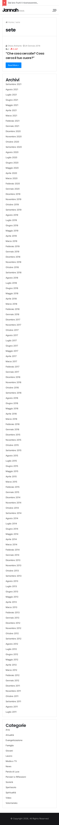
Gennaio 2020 (13, 189)
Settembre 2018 (13, 272)
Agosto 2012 (12, 644)
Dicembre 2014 (13, 497)
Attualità (10, 735)
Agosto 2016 (12, 398)
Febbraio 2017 (12, 366)
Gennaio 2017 (12, 372)
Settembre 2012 (13, 638)
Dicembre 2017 (13, 319)
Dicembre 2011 (13, 685)
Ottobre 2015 (12, 445)
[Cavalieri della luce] (13, 10)
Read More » (13, 65)
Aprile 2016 (11, 413)
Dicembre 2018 (13, 257)
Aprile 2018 (11, 298)
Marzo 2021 (11, 115)
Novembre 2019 (13, 199)
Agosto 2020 (12, 152)
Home (11, 22)
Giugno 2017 (12, 345)
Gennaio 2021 (12, 126)
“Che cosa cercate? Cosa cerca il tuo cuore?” (25, 55)
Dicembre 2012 (13, 623)
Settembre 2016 (13, 392)
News (8, 766)
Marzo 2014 (11, 544)
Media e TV (11, 761)
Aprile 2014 (11, 539)
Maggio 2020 (12, 168)
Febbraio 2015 (13, 487)
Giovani (9, 750)
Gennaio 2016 (12, 429)
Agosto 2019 (12, 215)
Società (9, 782)
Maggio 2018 (12, 293)
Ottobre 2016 (12, 387)
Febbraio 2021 (13, 121)
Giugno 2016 (12, 403)
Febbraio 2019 (13, 246)
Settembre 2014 (13, 513)
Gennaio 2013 (12, 617)
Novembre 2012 (13, 628)
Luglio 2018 (11, 283)
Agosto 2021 (12, 89)
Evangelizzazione (14, 740)
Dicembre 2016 (13, 377)
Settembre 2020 (14, 147)
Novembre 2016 (13, 382)
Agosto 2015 (12, 455)
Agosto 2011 (12, 706)
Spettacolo (11, 787)
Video (8, 797)
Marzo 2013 (11, 607)
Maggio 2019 (12, 230)
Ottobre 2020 (12, 141)
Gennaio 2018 (12, 314)
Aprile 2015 (11, 476)
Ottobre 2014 (12, 508)
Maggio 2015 (12, 471)
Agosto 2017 (12, 335)
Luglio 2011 (11, 712)
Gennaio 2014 (12, 555)
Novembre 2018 (13, 262)
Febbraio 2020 (13, 183)
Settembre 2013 (13, 576)
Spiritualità (11, 792)
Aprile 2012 (11, 664)
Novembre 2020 (14, 136)
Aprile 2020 (11, 173)
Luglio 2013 (11, 586)
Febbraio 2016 (13, 424)
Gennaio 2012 (12, 680)
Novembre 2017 (13, 325)
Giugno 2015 (12, 466)
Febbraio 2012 (13, 675)
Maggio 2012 (12, 659)
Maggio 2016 (12, 408)
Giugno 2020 (12, 162)
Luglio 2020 (11, 157)
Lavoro (9, 756)
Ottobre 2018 (12, 267)
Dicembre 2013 (13, 560)
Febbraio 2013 (13, 612)
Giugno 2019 (12, 225)
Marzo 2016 (11, 419)
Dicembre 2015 (13, 434)
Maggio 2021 (12, 105)
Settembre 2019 (13, 209)
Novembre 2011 (13, 691)
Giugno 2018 (12, 288)
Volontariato (11, 803)
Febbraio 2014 (13, 549)
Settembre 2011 (13, 701)
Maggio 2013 (12, 596)
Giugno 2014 (12, 528)
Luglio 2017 (11, 340)
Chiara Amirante (14, 46)
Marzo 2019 (11, 241)
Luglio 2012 (11, 649)
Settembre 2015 (13, 450)
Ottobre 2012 (12, 633)
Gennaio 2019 (12, 251)
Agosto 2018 (12, 277)
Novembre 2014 (13, 502)
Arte (8, 729)
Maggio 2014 (12, 534)
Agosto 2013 (12, 581)
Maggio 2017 (12, 351)
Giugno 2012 (12, 654)
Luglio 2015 (11, 460)
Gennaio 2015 (12, 492)
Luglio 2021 (11, 94)
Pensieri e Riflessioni (16, 777)
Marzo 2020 (11, 178)
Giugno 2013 (12, 591)
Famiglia (10, 745)
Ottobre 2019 (12, 204)
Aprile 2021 (11, 110)
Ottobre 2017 (12, 330)
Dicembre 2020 (13, 131)
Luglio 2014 (11, 523)
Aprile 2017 (11, 356)
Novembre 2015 (13, 440)
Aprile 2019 (11, 236)
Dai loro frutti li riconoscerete (22, 2)
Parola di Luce (12, 771)
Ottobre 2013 (12, 570)
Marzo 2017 (11, 361)
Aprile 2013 (11, 602)
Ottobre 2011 (12, 696)
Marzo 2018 (11, 304)
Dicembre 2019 (13, 194)
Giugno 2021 (12, 100)
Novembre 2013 (13, 565)
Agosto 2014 (12, 518)
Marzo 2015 (11, 481)
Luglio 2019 (11, 220)
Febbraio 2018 (13, 309)
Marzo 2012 (11, 670)
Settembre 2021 (13, 84)
